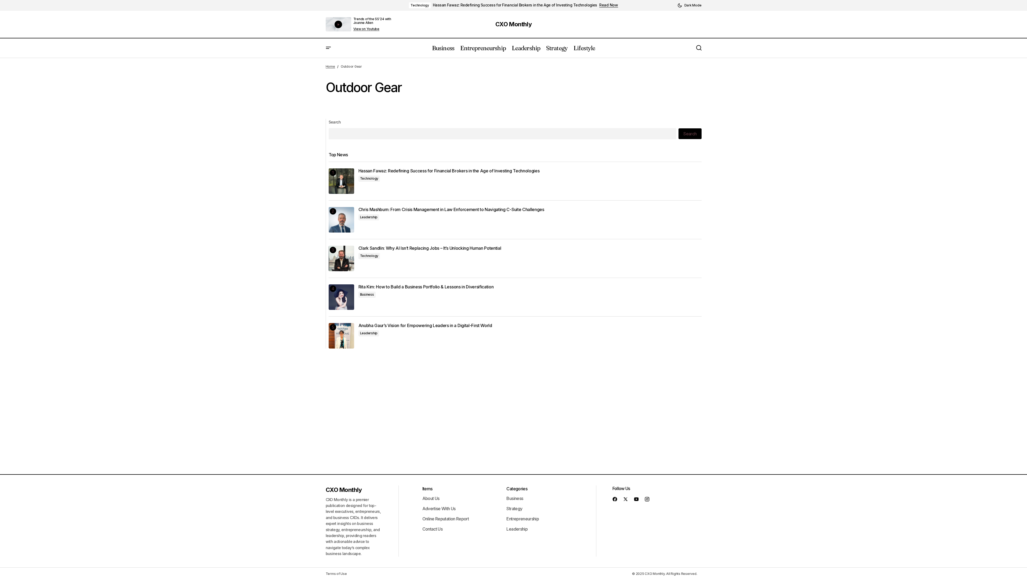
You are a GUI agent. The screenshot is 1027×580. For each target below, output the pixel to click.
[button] (689, 5)
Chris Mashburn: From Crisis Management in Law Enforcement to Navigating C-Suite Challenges (451, 209)
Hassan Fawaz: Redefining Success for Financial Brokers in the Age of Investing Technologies (515, 5)
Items (427, 488)
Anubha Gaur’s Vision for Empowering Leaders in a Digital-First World (425, 325)
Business (367, 294)
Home (330, 66)
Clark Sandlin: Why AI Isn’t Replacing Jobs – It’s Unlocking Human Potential (429, 248)
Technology (420, 5)
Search (335, 122)
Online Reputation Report (445, 518)
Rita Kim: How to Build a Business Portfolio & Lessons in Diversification (426, 286)
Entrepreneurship (522, 518)
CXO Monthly (513, 24)
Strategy (514, 508)
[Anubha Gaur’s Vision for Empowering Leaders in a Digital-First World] (341, 336)
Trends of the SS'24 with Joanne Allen (372, 21)
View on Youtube (366, 29)
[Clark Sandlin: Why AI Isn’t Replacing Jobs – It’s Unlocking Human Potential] (341, 258)
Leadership (369, 217)
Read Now (608, 5)
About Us (431, 498)
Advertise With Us (439, 508)
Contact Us (432, 529)
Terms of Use (336, 574)
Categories (516, 488)
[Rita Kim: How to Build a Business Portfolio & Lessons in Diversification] (341, 297)
